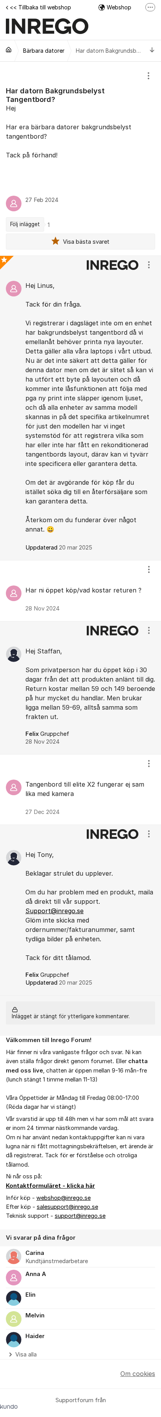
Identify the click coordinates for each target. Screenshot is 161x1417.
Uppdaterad (58, 547)
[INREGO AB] (8, 49)
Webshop (119, 7)
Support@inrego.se (54, 911)
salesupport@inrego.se (67, 1206)
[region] (80, 158)
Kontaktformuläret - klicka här (50, 1185)
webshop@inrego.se (63, 1197)
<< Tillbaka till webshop (40, 7)
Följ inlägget (25, 224)
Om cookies (137, 1374)
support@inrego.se (80, 1215)
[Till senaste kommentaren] (152, 50)
